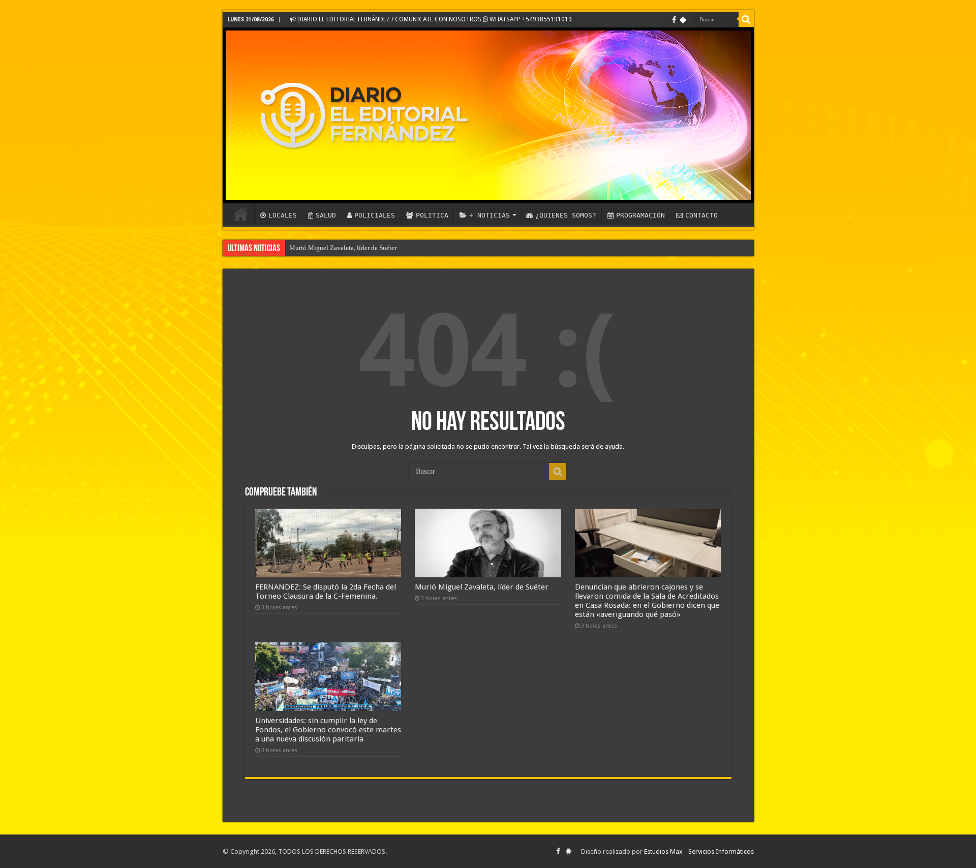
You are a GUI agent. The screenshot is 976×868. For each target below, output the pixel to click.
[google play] (683, 20)
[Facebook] (674, 20)
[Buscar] (746, 19)
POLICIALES (374, 215)
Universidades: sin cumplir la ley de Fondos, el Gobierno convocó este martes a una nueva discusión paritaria (328, 729)
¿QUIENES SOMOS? (565, 215)
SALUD (326, 215)
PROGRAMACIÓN (640, 215)
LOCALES (282, 215)
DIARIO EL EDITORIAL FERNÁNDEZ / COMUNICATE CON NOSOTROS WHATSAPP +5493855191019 (434, 19)
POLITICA (432, 215)
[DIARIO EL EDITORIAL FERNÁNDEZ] (488, 115)
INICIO (241, 214)
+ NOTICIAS (489, 215)
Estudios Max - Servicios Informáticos (699, 851)
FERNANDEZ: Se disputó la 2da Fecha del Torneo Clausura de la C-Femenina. (325, 591)
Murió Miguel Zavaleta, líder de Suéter (342, 248)
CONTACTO (701, 215)
